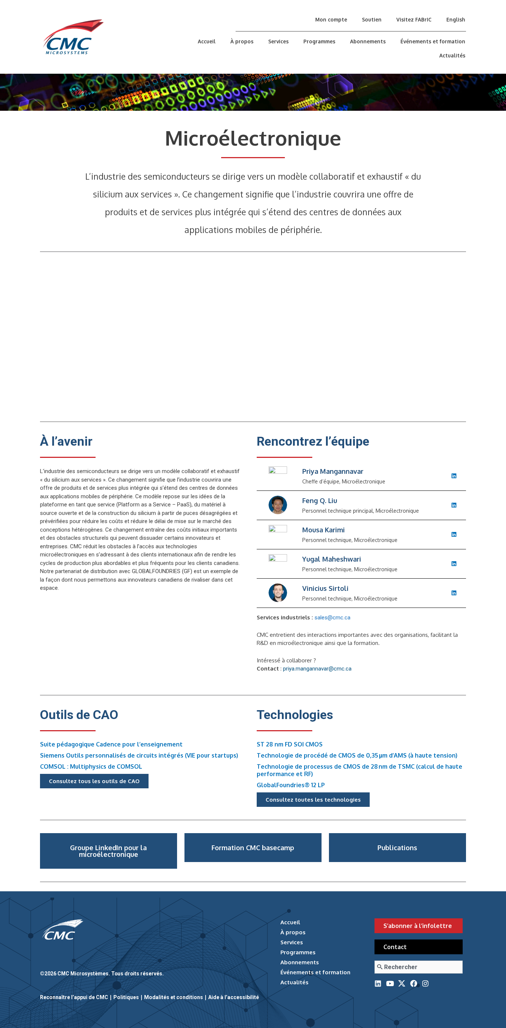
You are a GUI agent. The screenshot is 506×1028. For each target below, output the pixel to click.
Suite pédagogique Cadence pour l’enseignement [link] (111, 744)
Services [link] (278, 41)
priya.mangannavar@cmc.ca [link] (317, 668)
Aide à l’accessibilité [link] (233, 997)
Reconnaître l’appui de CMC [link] (74, 997)
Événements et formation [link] (432, 41)
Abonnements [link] (368, 41)
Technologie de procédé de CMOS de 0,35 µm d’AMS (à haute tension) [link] (357, 755)
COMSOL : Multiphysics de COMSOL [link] (91, 766)
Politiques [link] (126, 997)
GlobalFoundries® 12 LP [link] (291, 785)
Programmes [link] (319, 41)
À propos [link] (241, 41)
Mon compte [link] (331, 19)
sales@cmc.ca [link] (332, 617)
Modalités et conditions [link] (173, 997)
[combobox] (418, 967)
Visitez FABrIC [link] (414, 19)
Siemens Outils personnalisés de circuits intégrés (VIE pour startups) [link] (139, 755)
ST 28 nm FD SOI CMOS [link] (290, 744)
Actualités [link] (452, 55)
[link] (106, 37)
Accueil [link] (207, 41)
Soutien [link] (372, 19)
